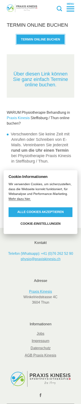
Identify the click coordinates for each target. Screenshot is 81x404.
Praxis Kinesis (18, 118)
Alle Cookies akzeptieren (40, 212)
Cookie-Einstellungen (40, 223)
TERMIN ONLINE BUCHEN (40, 39)
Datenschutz (41, 348)
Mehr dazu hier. (20, 199)
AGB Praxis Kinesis (40, 355)
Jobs (40, 333)
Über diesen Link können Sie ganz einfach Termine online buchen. (40, 79)
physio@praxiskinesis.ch (41, 259)
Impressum (40, 341)
